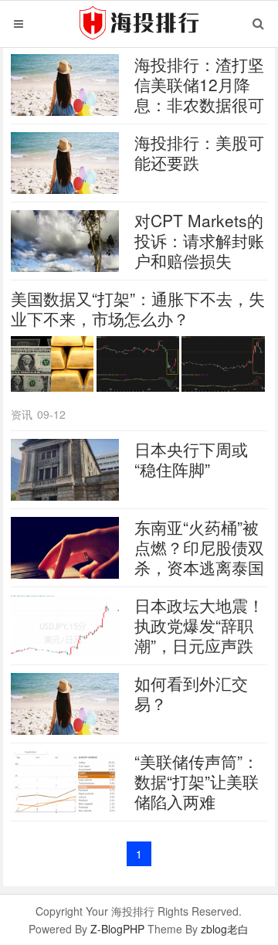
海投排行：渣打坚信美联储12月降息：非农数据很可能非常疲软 (199, 94)
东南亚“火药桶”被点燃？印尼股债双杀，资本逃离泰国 (199, 547)
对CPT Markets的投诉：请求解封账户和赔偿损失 (199, 240)
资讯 (21, 414)
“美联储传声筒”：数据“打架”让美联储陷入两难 (196, 781)
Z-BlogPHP (117, 929)
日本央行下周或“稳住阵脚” (191, 459)
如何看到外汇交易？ (191, 693)
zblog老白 (225, 929)
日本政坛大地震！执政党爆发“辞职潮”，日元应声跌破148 (199, 635)
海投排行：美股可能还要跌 (199, 152)
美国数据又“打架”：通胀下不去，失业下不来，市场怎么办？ (138, 308)
